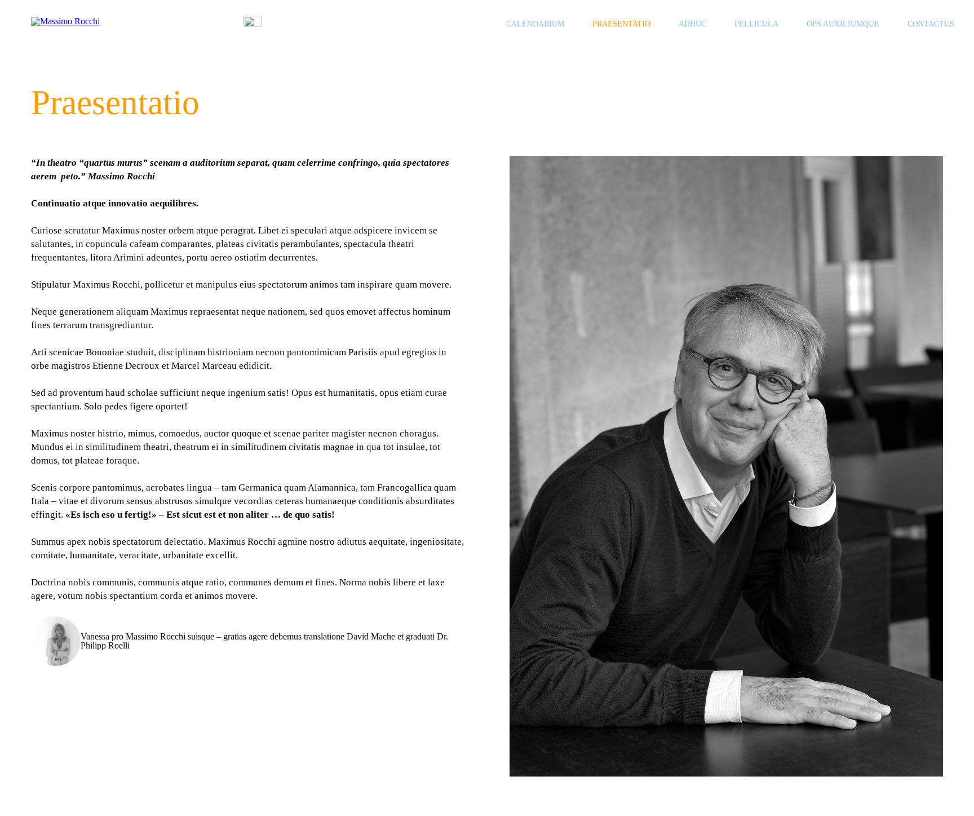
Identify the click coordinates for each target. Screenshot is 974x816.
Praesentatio (621, 24)
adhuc (692, 24)
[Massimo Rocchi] (129, 25)
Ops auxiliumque (843, 24)
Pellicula (756, 24)
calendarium (535, 24)
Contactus (930, 24)
